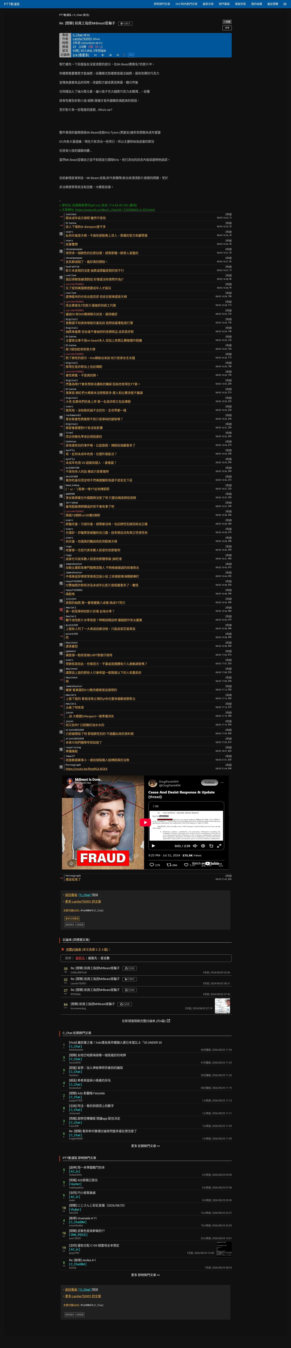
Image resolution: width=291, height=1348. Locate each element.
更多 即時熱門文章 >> (145, 1275)
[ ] (75, 1046)
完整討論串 (73, 949)
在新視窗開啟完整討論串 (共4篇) (146, 1021)
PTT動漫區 (65, 15)
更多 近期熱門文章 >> (145, 1146)
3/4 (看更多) (81, 55)
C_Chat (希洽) (81, 15)
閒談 (80, 895)
